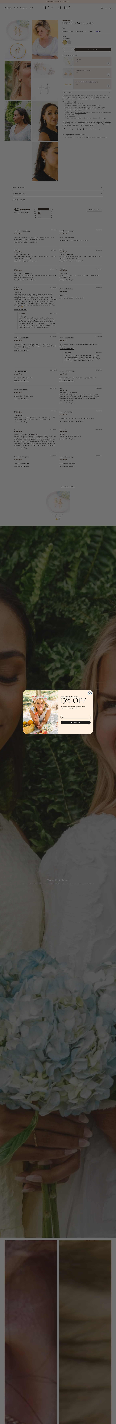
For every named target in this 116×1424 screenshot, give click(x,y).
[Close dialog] (90, 693)
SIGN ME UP (75, 722)
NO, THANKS (76, 728)
